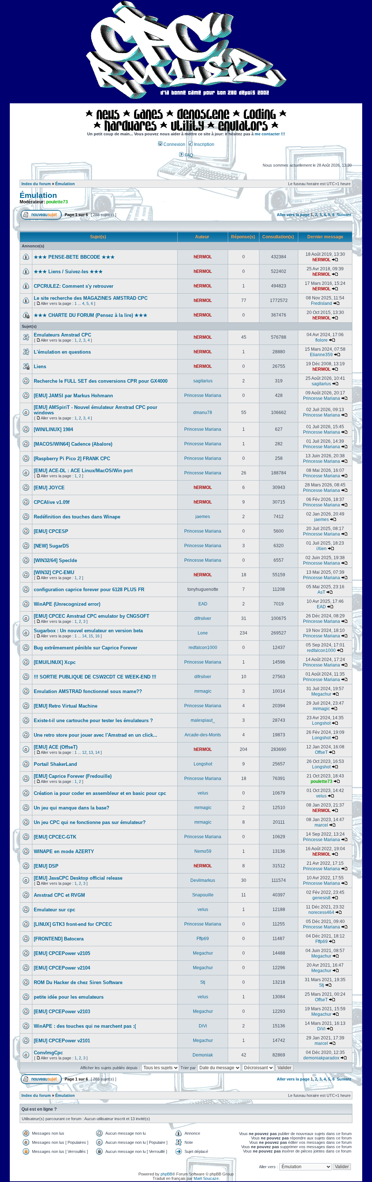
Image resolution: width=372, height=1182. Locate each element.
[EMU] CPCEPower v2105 (62, 953)
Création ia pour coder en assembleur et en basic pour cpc (100, 793)
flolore (321, 340)
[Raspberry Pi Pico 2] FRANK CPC (72, 458)
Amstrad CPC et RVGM (59, 895)
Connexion (173, 144)
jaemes (202, 516)
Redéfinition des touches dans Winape (77, 517)
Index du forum (36, 184)
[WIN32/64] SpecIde (55, 560)
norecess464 (321, 912)
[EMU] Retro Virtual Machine (65, 706)
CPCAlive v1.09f (51, 502)
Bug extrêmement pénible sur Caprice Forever (85, 647)
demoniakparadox (321, 1057)
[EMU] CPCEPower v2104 (62, 968)
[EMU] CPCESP (51, 531)
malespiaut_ (203, 720)
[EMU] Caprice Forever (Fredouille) (73, 776)
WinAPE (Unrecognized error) (67, 604)
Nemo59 (202, 851)
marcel (321, 825)
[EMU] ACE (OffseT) (55, 747)
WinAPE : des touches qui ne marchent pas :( (85, 1026)
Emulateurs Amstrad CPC (62, 335)
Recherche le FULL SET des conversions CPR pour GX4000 (100, 381)
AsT (321, 592)
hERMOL (203, 256)
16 (97, 636)
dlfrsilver (202, 618)
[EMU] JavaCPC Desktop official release (78, 878)
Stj (202, 982)
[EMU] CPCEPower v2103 (62, 1011)
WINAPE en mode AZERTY (64, 851)
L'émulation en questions (62, 352)
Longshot (321, 723)
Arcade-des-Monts (203, 734)
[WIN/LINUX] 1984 (53, 429)
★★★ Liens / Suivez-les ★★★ (68, 271)
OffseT (321, 752)
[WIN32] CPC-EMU (54, 572)
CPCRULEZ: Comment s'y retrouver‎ (73, 286)
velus (203, 793)
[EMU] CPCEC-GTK (55, 837)
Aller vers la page (294, 214)
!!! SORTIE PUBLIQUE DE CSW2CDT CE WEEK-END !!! (95, 677)
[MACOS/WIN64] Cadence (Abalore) (73, 444)
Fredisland (321, 303)
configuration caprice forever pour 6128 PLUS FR (89, 589)
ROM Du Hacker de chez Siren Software (78, 982)
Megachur (321, 694)
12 (84, 752)
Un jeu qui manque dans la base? (71, 808)
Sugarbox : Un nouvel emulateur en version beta (88, 630)
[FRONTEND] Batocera (59, 939)
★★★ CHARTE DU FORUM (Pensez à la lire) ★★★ (90, 315)
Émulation (65, 184)
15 (91, 636)
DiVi (203, 1025)
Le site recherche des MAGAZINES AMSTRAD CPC (90, 298)
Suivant (344, 214)
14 (84, 636)
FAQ (188, 155)
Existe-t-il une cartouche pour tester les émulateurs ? (93, 720)
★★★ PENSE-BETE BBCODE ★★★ (74, 257)
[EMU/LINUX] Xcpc (55, 662)
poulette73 (57, 201)
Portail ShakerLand (55, 764)
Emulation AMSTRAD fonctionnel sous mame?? (88, 691)
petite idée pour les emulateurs (69, 997)
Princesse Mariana (202, 395)
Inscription (203, 144)
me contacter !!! (270, 134)
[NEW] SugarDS (51, 546)
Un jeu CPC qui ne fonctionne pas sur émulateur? (90, 822)
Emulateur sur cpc (54, 909)
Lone (203, 633)
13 (91, 752)
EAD (202, 603)
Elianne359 (321, 354)
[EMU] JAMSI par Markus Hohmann (73, 395)
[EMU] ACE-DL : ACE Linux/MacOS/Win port (83, 470)
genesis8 (321, 897)
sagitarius (203, 380)
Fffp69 (203, 938)
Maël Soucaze (206, 1178)
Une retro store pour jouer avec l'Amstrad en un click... (95, 735)
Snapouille (203, 895)
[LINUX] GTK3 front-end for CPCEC (73, 924)
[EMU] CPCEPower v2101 (62, 1040)
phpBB (166, 1174)
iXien (321, 548)
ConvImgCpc (48, 1052)
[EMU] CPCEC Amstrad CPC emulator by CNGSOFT (91, 616)
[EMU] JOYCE (49, 487)
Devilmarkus (202, 880)
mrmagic (202, 691)
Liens (40, 366)
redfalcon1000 (203, 647)
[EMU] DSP (46, 866)
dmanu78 (202, 412)
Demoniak (203, 1055)
